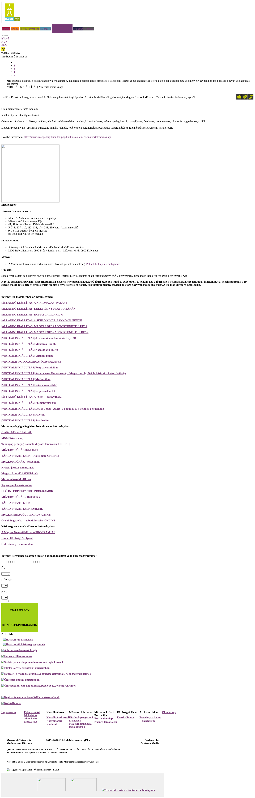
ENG (4, 44)
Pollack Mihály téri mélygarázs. (103, 264)
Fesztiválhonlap (126, 717)
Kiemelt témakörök (105, 721)
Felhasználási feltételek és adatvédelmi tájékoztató (32, 717)
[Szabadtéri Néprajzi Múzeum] (12, 22)
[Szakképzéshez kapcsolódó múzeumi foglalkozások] (32, 662)
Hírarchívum (147, 720)
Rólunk (15, 28)
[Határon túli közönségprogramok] (128, 644)
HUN (4, 41)
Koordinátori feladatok (54, 722)
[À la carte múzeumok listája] (19, 650)
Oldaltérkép (169, 712)
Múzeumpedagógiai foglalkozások (80, 725)
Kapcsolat (88, 28)
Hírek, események (30, 28)
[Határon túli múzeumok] (16, 656)
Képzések (45, 28)
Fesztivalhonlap (103, 718)
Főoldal (6, 28)
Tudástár (78, 28)
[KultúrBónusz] (11, 703)
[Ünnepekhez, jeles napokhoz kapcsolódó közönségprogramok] (38, 685)
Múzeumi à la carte (62, 25)
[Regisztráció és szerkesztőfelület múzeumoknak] (30, 697)
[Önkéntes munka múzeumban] (20, 679)
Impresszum (8, 712)
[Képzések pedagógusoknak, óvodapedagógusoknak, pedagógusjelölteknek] (46, 673)
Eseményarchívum (150, 717)
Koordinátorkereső (57, 717)
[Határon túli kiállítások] (128, 639)
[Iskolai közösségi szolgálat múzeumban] (25, 667)
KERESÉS (7, 633)
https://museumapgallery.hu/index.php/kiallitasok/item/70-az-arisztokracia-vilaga (67, 137)
